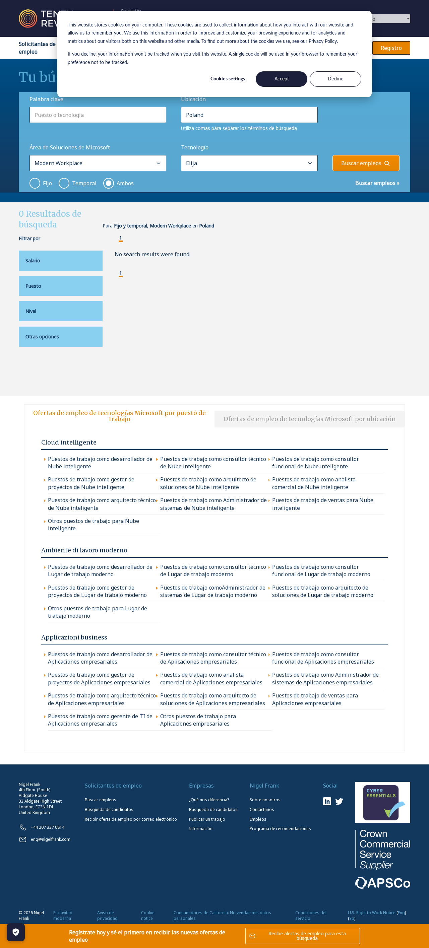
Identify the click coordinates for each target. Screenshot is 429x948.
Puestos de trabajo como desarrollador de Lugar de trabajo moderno (100, 570)
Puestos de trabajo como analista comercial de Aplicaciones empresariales (211, 678)
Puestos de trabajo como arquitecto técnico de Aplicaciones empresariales (102, 699)
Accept (281, 79)
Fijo (47, 183)
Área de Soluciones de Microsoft (69, 147)
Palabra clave (46, 99)
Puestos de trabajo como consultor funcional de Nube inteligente (315, 462)
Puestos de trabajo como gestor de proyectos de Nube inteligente (91, 483)
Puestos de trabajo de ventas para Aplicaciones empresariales (315, 699)
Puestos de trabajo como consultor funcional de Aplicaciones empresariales (323, 658)
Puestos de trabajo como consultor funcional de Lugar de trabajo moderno (321, 570)
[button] (115, 239)
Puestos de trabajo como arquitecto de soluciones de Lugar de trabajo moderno (322, 591)
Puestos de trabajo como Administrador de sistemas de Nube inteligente (213, 503)
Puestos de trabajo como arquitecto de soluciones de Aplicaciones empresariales (212, 699)
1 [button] (120, 238)
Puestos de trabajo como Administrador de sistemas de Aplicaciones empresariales (325, 678)
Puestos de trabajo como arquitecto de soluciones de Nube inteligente (208, 483)
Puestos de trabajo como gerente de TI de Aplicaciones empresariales (100, 720)
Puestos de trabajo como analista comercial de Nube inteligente (314, 483)
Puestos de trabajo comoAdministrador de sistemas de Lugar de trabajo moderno (212, 591)
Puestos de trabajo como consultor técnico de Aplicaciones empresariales (213, 658)
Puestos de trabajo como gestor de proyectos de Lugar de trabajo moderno (97, 591)
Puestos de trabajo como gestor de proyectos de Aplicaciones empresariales (99, 678)
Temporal (84, 183)
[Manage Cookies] (16, 932)
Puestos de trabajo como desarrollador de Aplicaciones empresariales (100, 658)
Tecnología (194, 147)
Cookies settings (227, 79)
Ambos (125, 183)
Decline (335, 79)
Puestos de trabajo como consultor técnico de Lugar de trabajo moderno (213, 570)
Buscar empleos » (377, 183)
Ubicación (193, 99)
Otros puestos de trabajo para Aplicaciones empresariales (198, 720)
